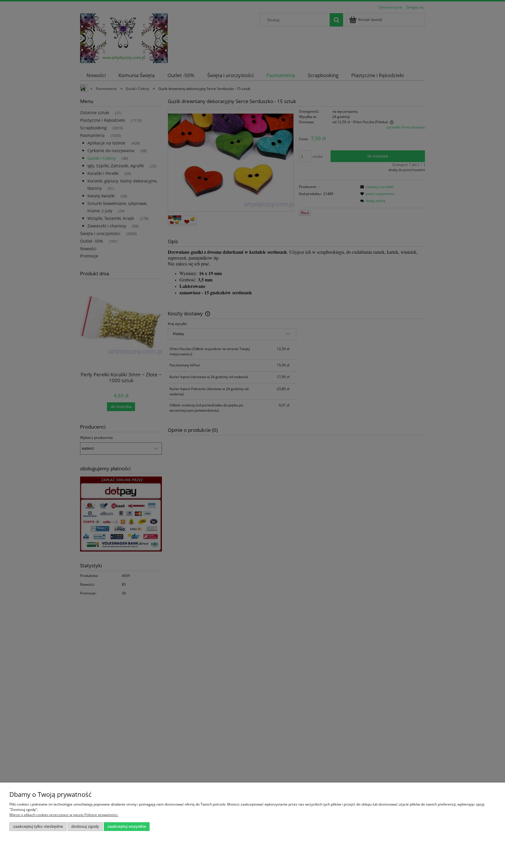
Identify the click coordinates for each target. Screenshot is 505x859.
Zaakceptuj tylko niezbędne (38, 826)
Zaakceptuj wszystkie (127, 826)
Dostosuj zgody (85, 826)
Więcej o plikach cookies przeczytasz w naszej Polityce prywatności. (63, 814)
